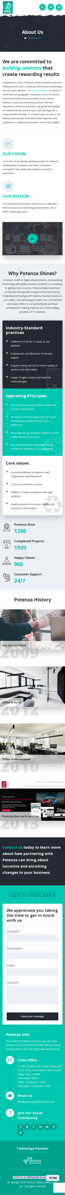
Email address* (15, 948)
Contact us (13, 847)
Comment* (13, 982)
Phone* (11, 965)
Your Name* (13, 931)
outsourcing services (37, 90)
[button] (59, 7)
